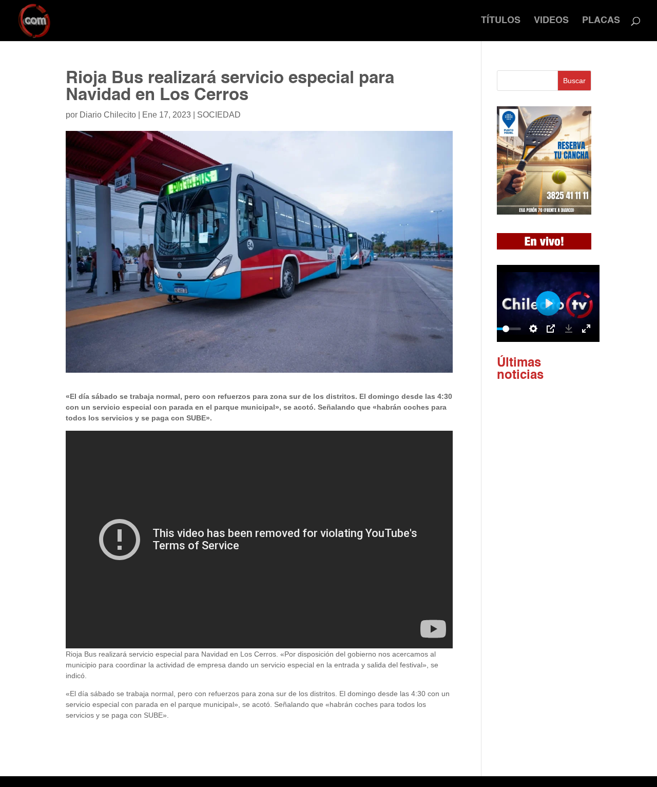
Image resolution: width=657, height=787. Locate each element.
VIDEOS (551, 21)
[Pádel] (544, 212)
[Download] (569, 328)
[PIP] (551, 328)
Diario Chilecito (108, 114)
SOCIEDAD (219, 114)
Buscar (574, 80)
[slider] (505, 329)
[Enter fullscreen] (586, 328)
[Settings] (533, 328)
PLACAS (601, 21)
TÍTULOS (500, 21)
